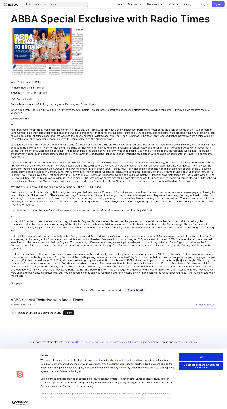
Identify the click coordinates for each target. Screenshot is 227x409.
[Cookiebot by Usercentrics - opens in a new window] (20, 403)
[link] (120, 4)
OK (201, 356)
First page (16, 283)
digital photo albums (135, 342)
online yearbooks (94, 342)
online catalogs (114, 342)
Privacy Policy (118, 367)
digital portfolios (74, 342)
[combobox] (57, 4)
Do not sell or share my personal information (201, 366)
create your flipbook (185, 342)
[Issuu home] (11, 4)
